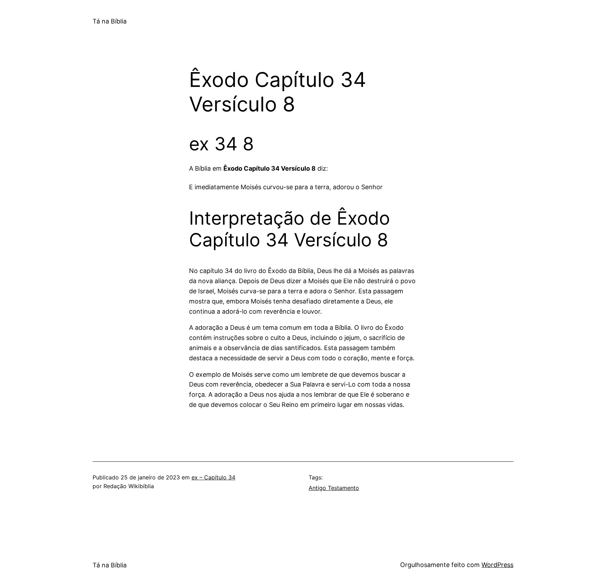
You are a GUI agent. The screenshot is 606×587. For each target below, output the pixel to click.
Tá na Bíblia (110, 21)
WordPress (497, 564)
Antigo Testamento (334, 487)
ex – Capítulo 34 (213, 477)
